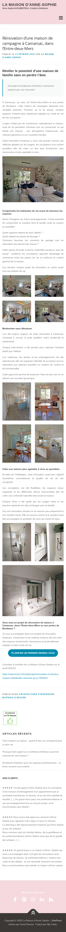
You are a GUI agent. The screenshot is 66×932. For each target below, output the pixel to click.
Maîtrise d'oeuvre (14, 698)
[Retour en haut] (33, 913)
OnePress (57, 920)
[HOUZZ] (51, 899)
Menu (61, 17)
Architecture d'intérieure (36, 694)
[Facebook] (15, 899)
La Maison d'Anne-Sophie (29, 5)
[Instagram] (33, 899)
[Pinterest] (24, 899)
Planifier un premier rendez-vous (33, 653)
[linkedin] (42, 899)
